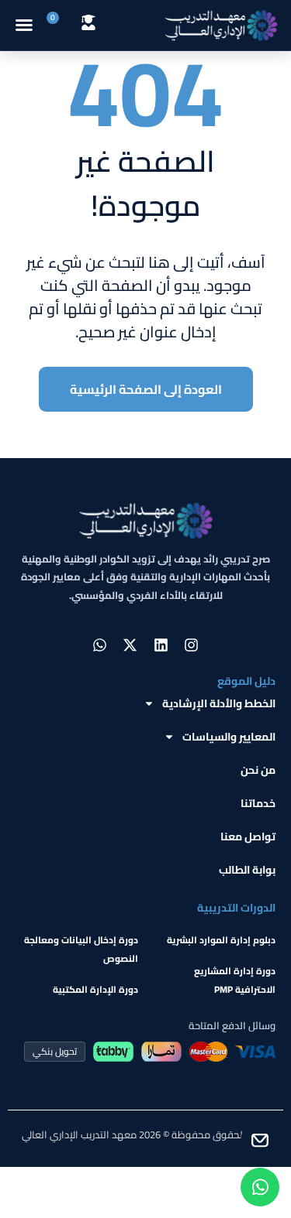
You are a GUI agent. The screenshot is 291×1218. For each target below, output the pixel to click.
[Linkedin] (160, 644)
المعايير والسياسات (228, 737)
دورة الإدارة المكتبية (95, 989)
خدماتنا (258, 803)
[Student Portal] (88, 22)
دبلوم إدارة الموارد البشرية (221, 940)
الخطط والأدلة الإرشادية (218, 703)
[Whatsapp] (100, 644)
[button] (24, 25)
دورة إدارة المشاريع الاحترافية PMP (234, 980)
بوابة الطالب (247, 870)
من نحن (258, 770)
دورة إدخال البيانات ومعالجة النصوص (81, 949)
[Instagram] (191, 644)
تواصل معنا (247, 836)
